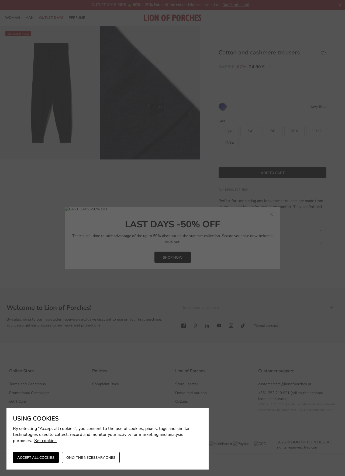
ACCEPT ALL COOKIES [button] (35, 457)
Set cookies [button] (45, 441)
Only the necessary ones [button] (90, 457)
